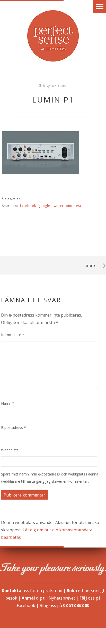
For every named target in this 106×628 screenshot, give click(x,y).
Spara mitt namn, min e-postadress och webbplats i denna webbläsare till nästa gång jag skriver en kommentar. (49, 478)
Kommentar (12, 334)
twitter (58, 206)
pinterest (73, 206)
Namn (7, 403)
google (44, 206)
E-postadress (13, 427)
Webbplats (10, 450)
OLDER (90, 266)
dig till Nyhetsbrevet (48, 598)
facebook (28, 206)
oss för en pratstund (32, 590)
